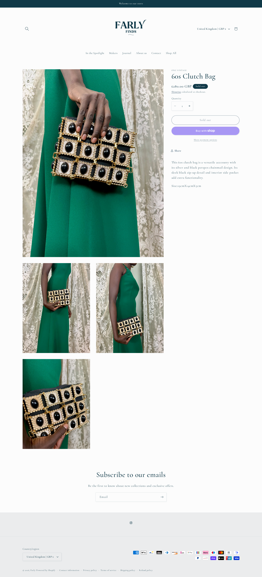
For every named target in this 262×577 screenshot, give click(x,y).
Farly (32, 570)
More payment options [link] (205, 139)
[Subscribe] (162, 497)
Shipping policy (127, 570)
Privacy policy (90, 570)
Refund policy (146, 570)
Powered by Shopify (45, 570)
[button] (27, 29)
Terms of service (108, 570)
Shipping (176, 91)
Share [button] (178, 150)
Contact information (69, 570)
